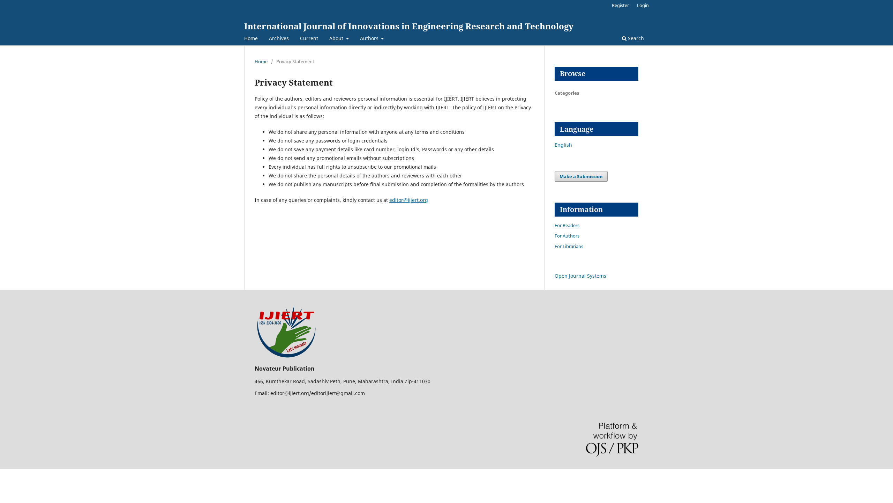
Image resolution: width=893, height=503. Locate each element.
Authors (370, 38)
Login (643, 5)
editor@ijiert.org (408, 200)
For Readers (567, 225)
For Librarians (569, 246)
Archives (279, 38)
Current (309, 38)
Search (635, 38)
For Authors (567, 236)
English (563, 144)
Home (251, 38)
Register (620, 5)
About (337, 38)
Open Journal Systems (580, 275)
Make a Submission (581, 176)
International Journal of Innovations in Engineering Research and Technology (408, 26)
